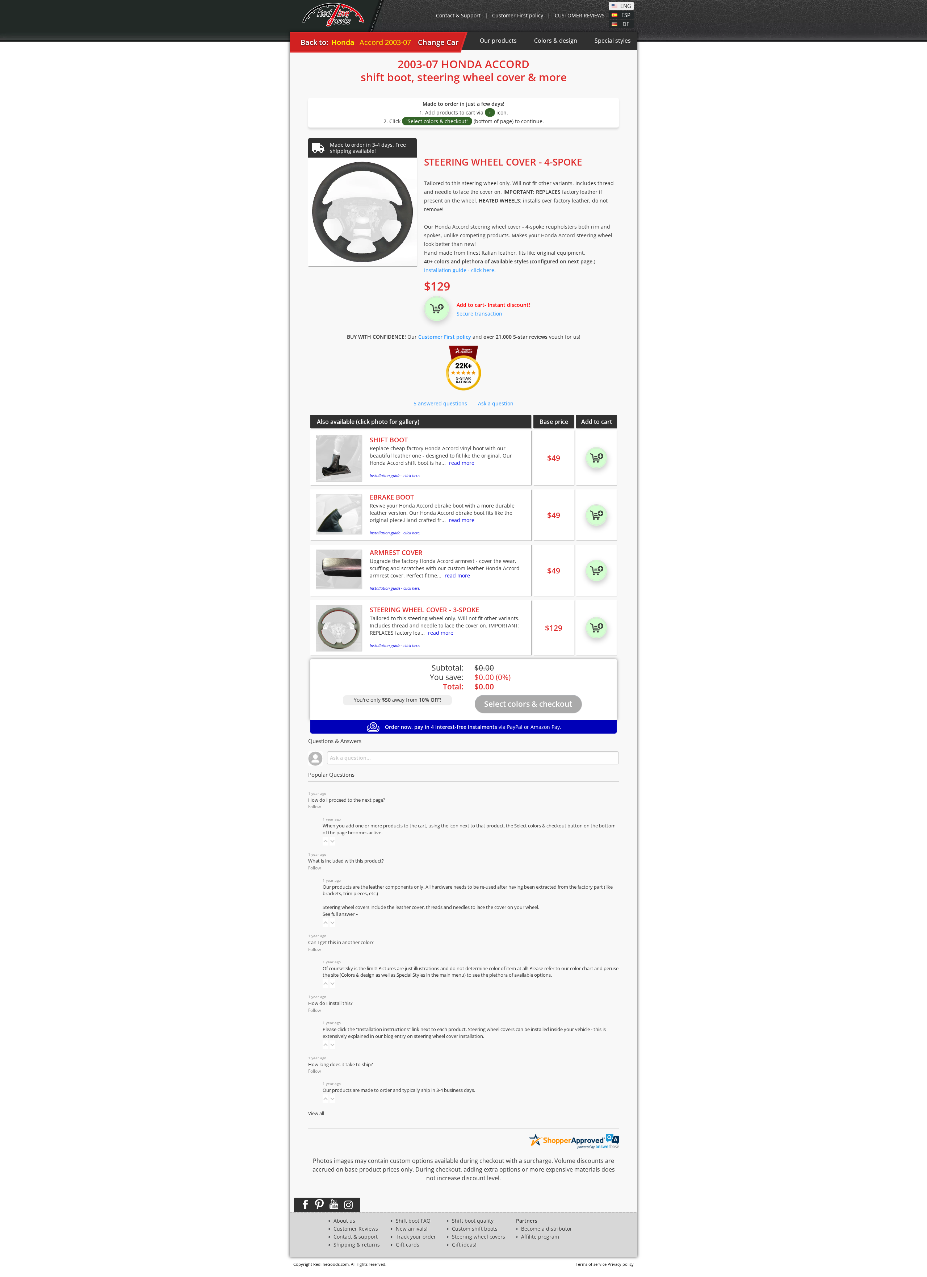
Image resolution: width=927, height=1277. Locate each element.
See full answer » (340, 914)
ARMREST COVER (396, 552)
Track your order (416, 1236)
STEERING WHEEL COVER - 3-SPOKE (424, 609)
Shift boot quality (473, 1220)
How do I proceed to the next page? (346, 800)
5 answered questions (440, 403)
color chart (582, 968)
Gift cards (407, 1244)
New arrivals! (412, 1228)
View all (316, 1113)
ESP (625, 14)
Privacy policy (621, 1264)
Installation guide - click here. (460, 270)
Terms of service (591, 1264)
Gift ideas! (464, 1244)
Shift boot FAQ (413, 1220)
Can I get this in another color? (341, 942)
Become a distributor (546, 1228)
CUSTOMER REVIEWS (580, 15)
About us (344, 1220)
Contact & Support (458, 15)
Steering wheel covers (478, 1236)
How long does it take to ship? (340, 1064)
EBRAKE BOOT (392, 497)
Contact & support (356, 1236)
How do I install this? (330, 1003)
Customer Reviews (356, 1228)
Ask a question (495, 403)
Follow (314, 807)
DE (625, 23)
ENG (625, 5)
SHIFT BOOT (389, 439)
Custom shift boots (475, 1228)
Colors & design (555, 41)
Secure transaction (479, 313)
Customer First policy (517, 15)
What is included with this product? (346, 861)
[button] (325, 841)
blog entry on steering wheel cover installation (433, 1036)
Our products (498, 41)
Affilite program (540, 1236)
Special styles (613, 41)
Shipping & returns (357, 1244)
